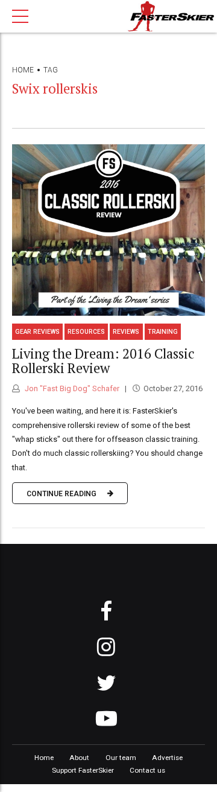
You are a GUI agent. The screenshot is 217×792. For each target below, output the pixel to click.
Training (163, 331)
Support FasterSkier (83, 770)
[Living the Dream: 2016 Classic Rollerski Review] (108, 230)
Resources (86, 331)
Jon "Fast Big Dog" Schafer (71, 388)
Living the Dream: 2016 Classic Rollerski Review (103, 361)
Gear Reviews (37, 331)
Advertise (167, 757)
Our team (120, 757)
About (79, 757)
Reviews (126, 331)
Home (23, 70)
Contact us (147, 770)
